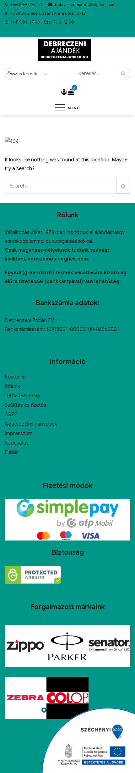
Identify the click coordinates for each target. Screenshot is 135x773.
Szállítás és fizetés (25, 405)
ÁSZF (11, 415)
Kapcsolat (16, 443)
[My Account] (64, 92)
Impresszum (18, 433)
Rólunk (12, 386)
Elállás (12, 452)
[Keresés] (123, 186)
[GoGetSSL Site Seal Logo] (33, 575)
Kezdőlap (15, 377)
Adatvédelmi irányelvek (31, 424)
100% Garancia (22, 396)
